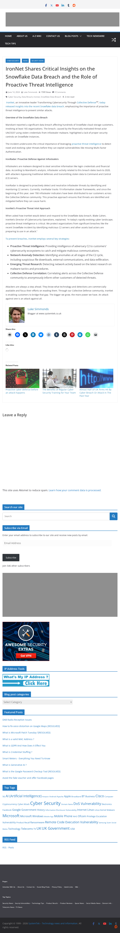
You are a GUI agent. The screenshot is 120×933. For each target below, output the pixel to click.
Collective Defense (86, 102)
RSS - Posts (8, 847)
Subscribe (11, 557)
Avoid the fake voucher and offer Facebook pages (28, 777)
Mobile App (48, 816)
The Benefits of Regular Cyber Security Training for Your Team (59, 391)
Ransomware (37, 822)
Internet (82, 809)
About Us (22, 35)
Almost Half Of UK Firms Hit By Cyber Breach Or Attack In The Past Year (95, 392)
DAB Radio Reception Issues (17, 719)
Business (90, 796)
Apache (60, 796)
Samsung (102, 823)
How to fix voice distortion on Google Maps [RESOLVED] (31, 726)
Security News (37, 61)
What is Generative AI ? (14, 764)
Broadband (76, 796)
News (25, 61)
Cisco (99, 796)
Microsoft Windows (31, 816)
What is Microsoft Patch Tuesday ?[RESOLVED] (26, 732)
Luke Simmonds (30, 92)
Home (8, 35)
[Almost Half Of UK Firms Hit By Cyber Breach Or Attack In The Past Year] (96, 378)
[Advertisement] (62, 19)
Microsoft (11, 815)
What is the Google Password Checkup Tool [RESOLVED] (31, 771)
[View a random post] (114, 40)
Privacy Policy (57, 887)
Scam (109, 822)
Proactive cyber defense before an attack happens (22, 391)
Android (52, 796)
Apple (67, 796)
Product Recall (23, 822)
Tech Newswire (96, 35)
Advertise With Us (8, 887)
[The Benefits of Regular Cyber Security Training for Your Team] (59, 378)
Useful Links (68, 887)
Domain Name (67, 804)
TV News (19, 907)
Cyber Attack (24, 804)
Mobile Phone (63, 816)
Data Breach (27, 96)
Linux (90, 809)
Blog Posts (71, 35)
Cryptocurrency (9, 804)
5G (3, 796)
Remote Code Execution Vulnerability (71, 822)
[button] (80, 36)
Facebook (7, 810)
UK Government (56, 828)
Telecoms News (8, 907)
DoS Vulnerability (87, 803)
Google (16, 809)
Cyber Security (13, 61)
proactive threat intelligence (86, 143)
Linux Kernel (100, 810)
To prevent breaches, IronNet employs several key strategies (37, 238)
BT (83, 796)
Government (28, 809)
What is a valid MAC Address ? (18, 739)
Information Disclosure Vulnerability (61, 810)
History (41, 809)
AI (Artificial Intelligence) (24, 796)
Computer (109, 796)
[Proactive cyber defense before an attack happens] (22, 378)
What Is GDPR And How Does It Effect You (23, 745)
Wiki (76, 887)
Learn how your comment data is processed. (75, 490)
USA (72, 828)
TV (34, 828)
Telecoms (27, 828)
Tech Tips (10, 43)
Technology (14, 828)
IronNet (10, 102)
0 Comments (60, 92)
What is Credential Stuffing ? (17, 752)
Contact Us (53, 35)
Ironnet (37, 96)
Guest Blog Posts (43, 887)
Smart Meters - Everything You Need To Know (26, 758)
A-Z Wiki (36, 35)
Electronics (107, 804)
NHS (75, 816)
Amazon (45, 796)
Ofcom (82, 816)
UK (39, 828)
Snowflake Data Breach (51, 96)
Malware (111, 810)
